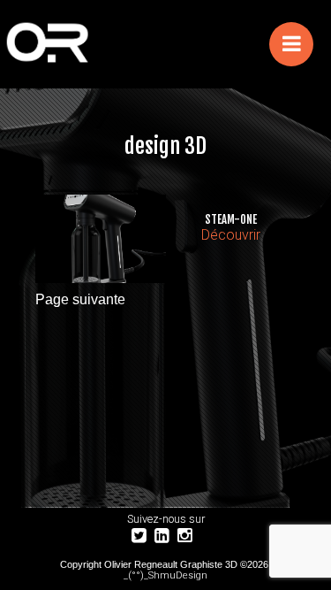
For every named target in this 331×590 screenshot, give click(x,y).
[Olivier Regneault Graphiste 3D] (90, 44)
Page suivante (80, 299)
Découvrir (230, 234)
